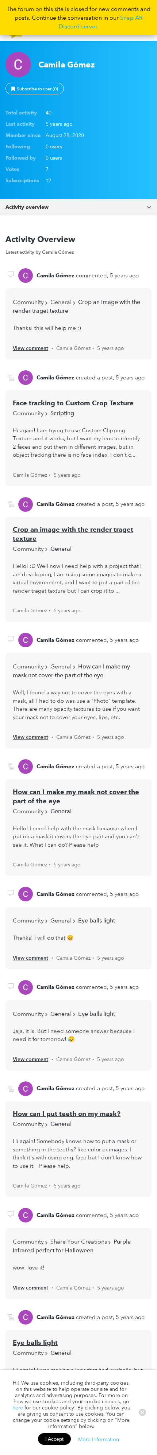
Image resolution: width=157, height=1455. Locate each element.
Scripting (62, 413)
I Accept (54, 1439)
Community (28, 301)
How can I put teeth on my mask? (66, 1113)
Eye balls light (96, 920)
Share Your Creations (78, 1241)
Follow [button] (34, 88)
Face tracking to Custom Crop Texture (73, 403)
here (17, 1407)
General (61, 301)
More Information (98, 1439)
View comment (30, 348)
